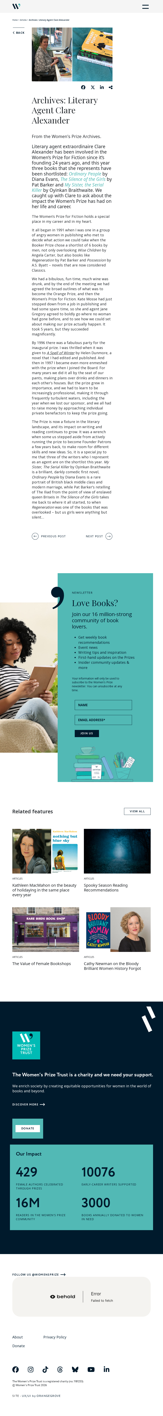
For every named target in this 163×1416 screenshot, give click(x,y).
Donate (27, 1129)
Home (15, 20)
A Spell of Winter (61, 352)
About (17, 1337)
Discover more (25, 1104)
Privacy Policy (54, 1337)
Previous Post (53, 536)
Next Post (94, 536)
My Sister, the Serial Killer (68, 187)
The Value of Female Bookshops (41, 963)
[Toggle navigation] (145, 6)
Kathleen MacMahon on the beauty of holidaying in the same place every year (44, 890)
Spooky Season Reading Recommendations (106, 888)
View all (137, 812)
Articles (23, 20)
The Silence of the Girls (83, 179)
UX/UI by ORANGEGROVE (41, 1396)
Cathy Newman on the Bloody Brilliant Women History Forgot (112, 966)
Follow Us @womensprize (35, 1274)
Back (19, 33)
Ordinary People (85, 174)
